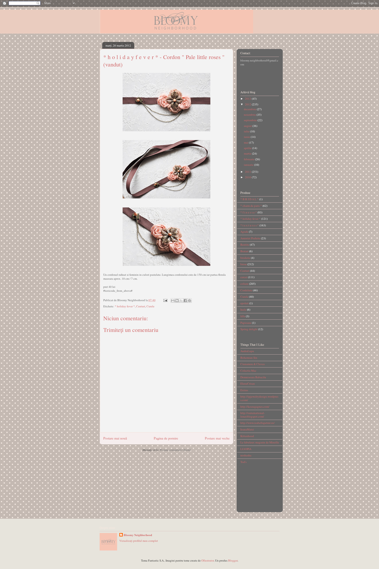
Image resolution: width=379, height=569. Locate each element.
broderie (245, 258)
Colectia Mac (248, 371)
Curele (150, 306)
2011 (248, 172)
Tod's (243, 462)
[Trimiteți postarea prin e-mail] (165, 300)
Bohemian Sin (248, 358)
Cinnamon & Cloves (252, 364)
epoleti (244, 303)
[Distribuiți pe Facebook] (185, 300)
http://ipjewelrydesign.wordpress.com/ (259, 398)
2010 (248, 177)
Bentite (244, 245)
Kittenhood (247, 436)
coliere (244, 284)
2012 (248, 104)
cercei (243, 277)
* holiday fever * (125, 306)
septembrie (250, 120)
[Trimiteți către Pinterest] (189, 300)
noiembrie (250, 115)
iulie (247, 131)
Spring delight (248, 329)
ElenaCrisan (247, 383)
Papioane (245, 323)
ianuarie (249, 165)
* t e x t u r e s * (249, 225)
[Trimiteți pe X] (181, 300)
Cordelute (246, 290)
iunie (247, 137)
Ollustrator (207, 560)
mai (246, 142)
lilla (242, 316)
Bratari (244, 251)
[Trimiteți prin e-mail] (173, 300)
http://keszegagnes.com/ (254, 407)
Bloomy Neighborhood (138, 535)
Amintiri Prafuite (250, 238)
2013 (248, 99)
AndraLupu (247, 351)
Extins (244, 390)
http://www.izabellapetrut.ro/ (257, 423)
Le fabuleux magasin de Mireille (259, 442)
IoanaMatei (247, 429)
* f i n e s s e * (248, 212)
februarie (249, 159)
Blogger (233, 560)
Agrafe (244, 232)
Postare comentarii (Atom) (175, 450)
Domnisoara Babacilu (253, 377)
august (248, 126)
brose (243, 264)
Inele (243, 310)
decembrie (250, 109)
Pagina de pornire (166, 438)
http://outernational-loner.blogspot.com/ (252, 414)
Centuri (140, 306)
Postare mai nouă (115, 438)
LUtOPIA (245, 449)
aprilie (248, 148)
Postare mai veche (217, 438)
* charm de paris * (251, 206)
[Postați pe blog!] (177, 300)
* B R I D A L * (249, 199)
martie (248, 153)
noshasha (245, 455)
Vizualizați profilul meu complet (138, 541)
